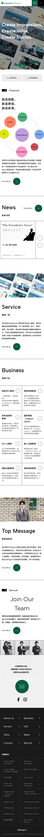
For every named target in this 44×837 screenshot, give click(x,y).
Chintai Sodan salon (31, 802)
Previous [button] (40, 238)
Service (8, 726)
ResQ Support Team (31, 808)
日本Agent (22, 830)
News (27, 734)
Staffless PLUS (9, 814)
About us (9, 718)
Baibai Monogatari (31, 769)
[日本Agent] (10, 3)
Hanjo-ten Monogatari (28, 762)
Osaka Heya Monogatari (28, 784)
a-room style (28, 777)
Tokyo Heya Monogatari (8, 784)
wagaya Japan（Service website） (31, 792)
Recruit (28, 742)
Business (28, 718)
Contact (8, 742)
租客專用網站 (8, 820)
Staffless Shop (9, 808)
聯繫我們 (35, 3)
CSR (26, 726)
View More (6, 181)
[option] (18, 240)
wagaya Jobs (9, 802)
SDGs (7, 734)
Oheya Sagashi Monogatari (9, 762)
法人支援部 (7, 777)
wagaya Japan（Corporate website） (9, 793)
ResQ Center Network (28, 821)
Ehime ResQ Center (31, 814)
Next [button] (40, 245)
